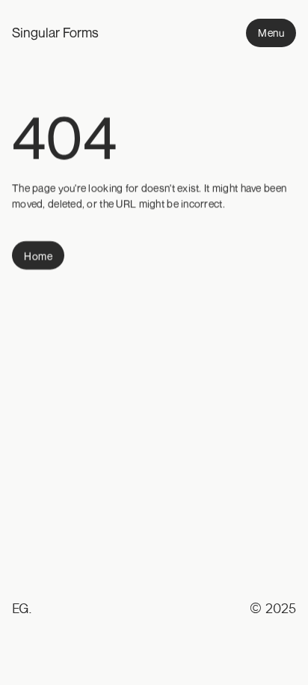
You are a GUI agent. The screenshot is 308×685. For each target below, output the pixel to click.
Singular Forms (55, 32)
